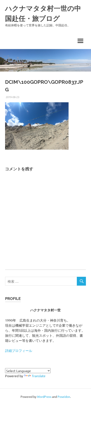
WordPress (44, 396)
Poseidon (64, 396)
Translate (39, 376)
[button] (37, 126)
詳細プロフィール (18, 350)
